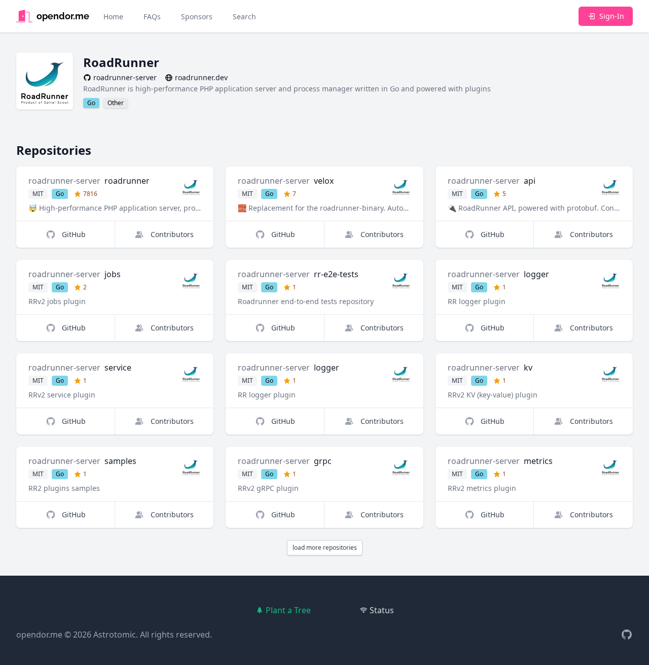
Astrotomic (114, 634)
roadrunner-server (64, 180)
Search (244, 16)
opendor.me (39, 634)
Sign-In (611, 16)
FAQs (152, 16)
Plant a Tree (288, 610)
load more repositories (325, 547)
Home (113, 16)
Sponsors (196, 16)
